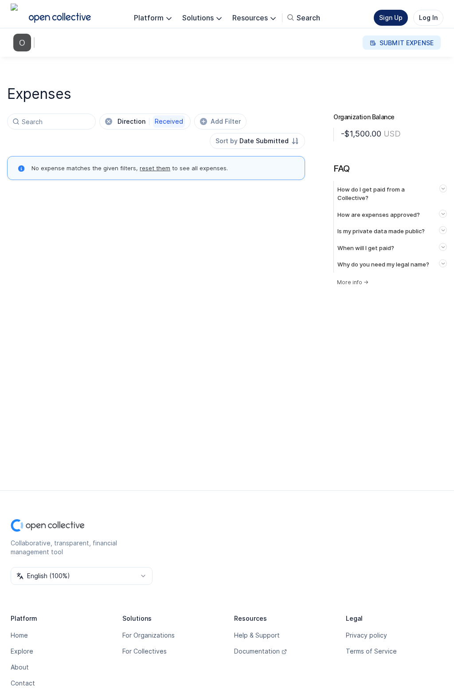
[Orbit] (24, 42)
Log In (428, 17)
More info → (352, 282)
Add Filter (226, 121)
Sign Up (391, 17)
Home (19, 635)
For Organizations (148, 635)
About (20, 667)
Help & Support (257, 635)
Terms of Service (371, 651)
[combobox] (257, 141)
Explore (22, 651)
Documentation (257, 651)
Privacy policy (366, 635)
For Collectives (144, 651)
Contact (23, 683)
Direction (150, 121)
